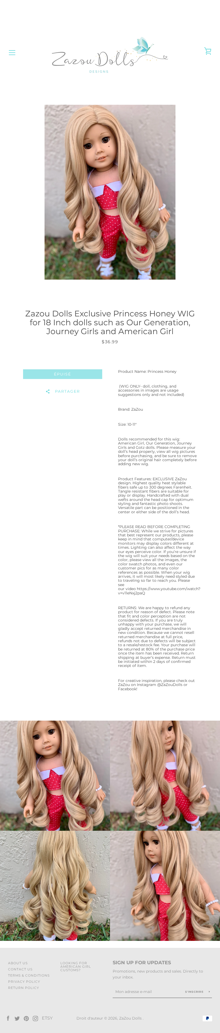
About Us (18, 963)
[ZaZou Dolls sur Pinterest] (26, 1018)
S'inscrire (195, 992)
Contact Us (20, 969)
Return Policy (23, 988)
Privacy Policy (24, 982)
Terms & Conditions (29, 975)
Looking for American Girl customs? (75, 966)
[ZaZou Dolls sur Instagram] (35, 1018)
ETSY (47, 1018)
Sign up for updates (142, 963)
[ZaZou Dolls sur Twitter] (17, 1018)
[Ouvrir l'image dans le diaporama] (110, 192)
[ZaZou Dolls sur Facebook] (8, 1018)
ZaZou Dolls (131, 1018)
